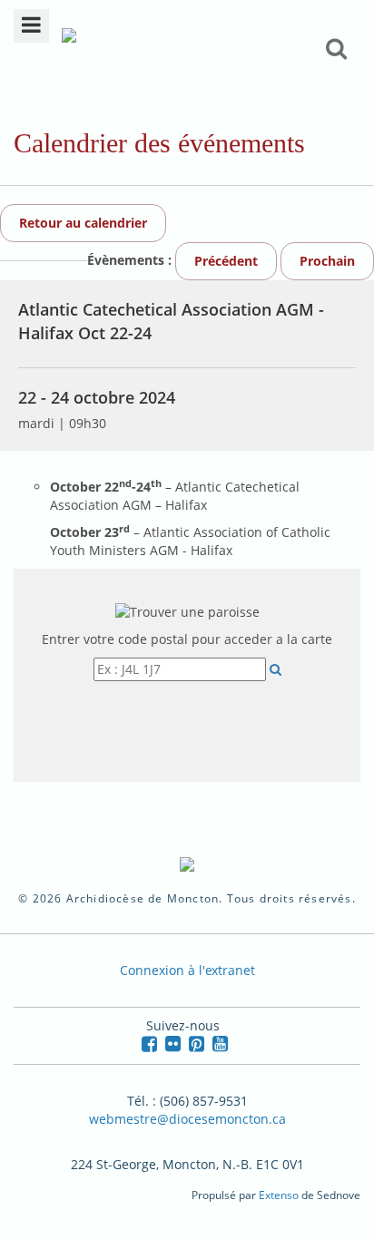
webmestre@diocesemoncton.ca (187, 1118)
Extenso (279, 1195)
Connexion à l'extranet (187, 970)
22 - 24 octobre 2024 (96, 397)
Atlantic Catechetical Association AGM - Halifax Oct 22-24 (171, 321)
